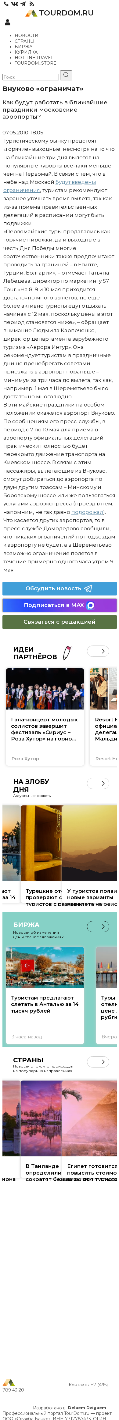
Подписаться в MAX (54, 605)
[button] (92, 651)
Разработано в (69, 1408)
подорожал (87, 512)
